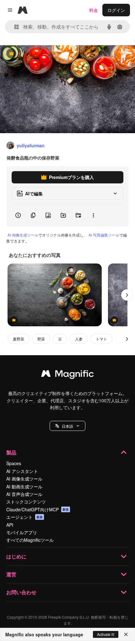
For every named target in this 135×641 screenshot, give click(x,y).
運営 (11, 574)
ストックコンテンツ (26, 501)
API (9, 525)
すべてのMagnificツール (30, 540)
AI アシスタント (22, 471)
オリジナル (43, 54)
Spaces (13, 463)
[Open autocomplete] (14, 26)
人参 (79, 338)
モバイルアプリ (21, 532)
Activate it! (105, 634)
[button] (67, 426)
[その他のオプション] (93, 215)
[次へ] (126, 294)
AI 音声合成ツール (24, 494)
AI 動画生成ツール (24, 486)
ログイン (116, 10)
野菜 (41, 338)
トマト (101, 338)
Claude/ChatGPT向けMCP (37, 509)
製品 (11, 452)
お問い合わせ (21, 592)
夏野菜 (18, 338)
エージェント (24, 517)
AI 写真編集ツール (104, 234)
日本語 (67, 426)
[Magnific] (67, 375)
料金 (93, 10)
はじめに (16, 556)
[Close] (126, 634)
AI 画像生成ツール (23, 234)
